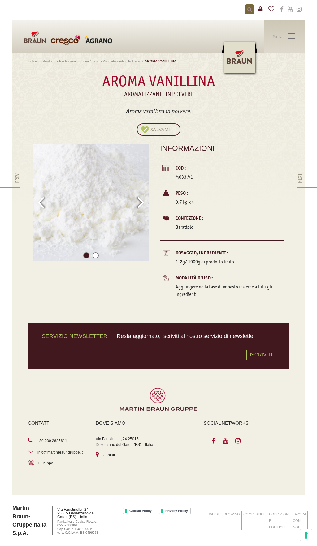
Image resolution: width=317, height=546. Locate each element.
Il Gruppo (45, 463)
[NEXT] (300, 187)
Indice (33, 61)
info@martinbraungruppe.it (60, 452)
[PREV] (17, 187)
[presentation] (40, 202)
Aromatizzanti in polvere (121, 61)
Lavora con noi (299, 520)
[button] (86, 256)
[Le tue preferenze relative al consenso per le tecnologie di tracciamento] (306, 535)
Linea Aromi (89, 61)
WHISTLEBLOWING (224, 514)
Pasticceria (67, 61)
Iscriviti (261, 354)
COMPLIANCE (254, 514)
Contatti (109, 455)
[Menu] (291, 36)
